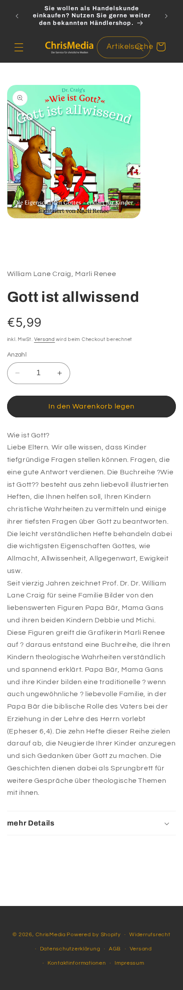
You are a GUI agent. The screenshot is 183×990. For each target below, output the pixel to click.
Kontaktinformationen (77, 963)
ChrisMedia (50, 934)
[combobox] (123, 47)
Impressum (129, 963)
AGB (115, 948)
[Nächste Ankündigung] (166, 16)
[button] (18, 47)
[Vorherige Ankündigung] (17, 16)
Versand (44, 339)
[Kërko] (139, 47)
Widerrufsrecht (149, 934)
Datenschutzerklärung (70, 948)
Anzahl (17, 355)
